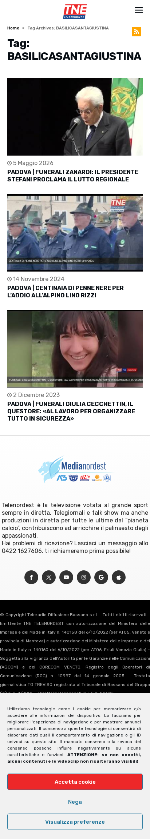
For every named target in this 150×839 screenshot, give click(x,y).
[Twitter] (49, 577)
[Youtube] (66, 577)
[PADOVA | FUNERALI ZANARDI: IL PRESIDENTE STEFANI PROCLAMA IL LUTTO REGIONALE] (74, 117)
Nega (75, 802)
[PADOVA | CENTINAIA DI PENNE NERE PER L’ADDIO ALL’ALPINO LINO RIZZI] (74, 233)
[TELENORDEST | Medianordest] (75, 4)
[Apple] (119, 577)
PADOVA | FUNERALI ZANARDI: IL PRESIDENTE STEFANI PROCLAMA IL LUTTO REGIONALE (72, 176)
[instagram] (84, 577)
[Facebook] (31, 577)
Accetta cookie (75, 782)
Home (13, 28)
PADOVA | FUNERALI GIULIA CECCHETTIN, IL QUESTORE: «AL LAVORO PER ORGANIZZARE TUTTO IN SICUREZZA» (71, 411)
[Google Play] (101, 577)
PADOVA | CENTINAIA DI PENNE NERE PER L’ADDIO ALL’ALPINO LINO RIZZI (65, 292)
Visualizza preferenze (75, 822)
